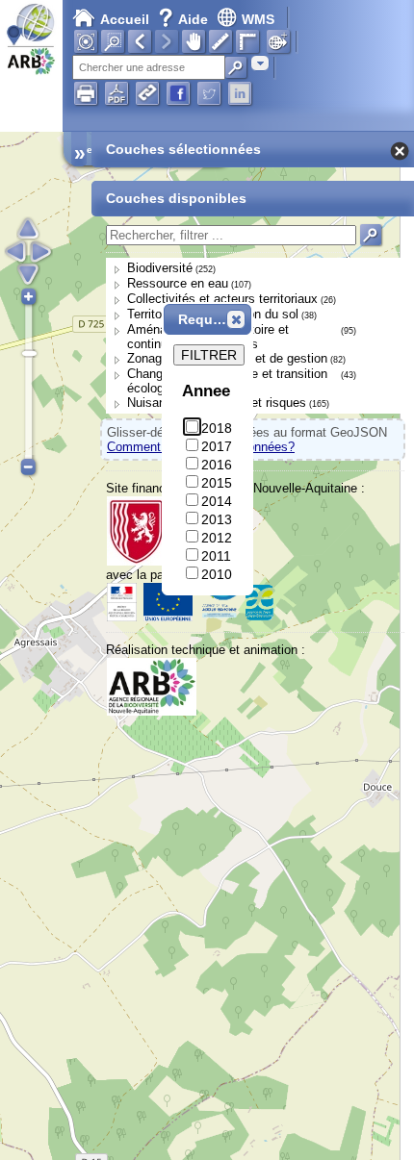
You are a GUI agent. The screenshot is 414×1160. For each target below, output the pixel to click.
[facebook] (178, 93)
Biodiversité (160, 268)
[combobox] (260, 63)
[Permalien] (147, 93)
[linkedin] (239, 93)
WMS (258, 19)
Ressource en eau (177, 283)
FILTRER (209, 355)
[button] (236, 319)
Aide (185, 19)
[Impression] (85, 93)
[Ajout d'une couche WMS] (278, 41)
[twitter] (208, 93)
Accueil (124, 19)
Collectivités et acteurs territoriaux (222, 298)
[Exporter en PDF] (116, 93)
